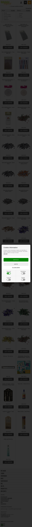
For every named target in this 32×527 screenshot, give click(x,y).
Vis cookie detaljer (16, 267)
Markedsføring (23, 271)
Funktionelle (9, 277)
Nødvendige (9, 271)
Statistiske (23, 277)
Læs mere (5, 253)
